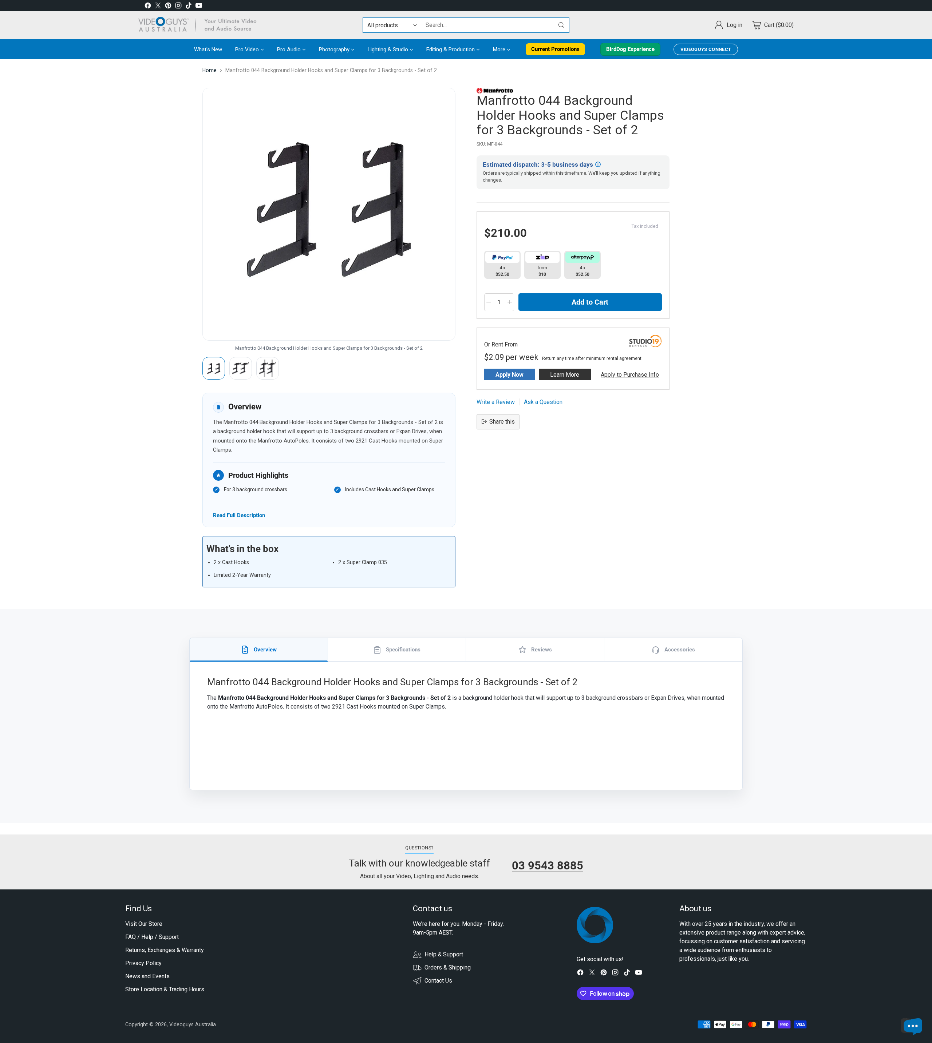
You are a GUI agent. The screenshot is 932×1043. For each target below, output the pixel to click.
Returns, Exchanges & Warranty (164, 950)
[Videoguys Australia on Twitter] (158, 7)
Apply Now (509, 374)
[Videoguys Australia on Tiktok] (188, 7)
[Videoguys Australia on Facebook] (147, 7)
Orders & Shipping (447, 967)
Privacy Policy (143, 963)
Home (209, 70)
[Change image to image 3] (267, 368)
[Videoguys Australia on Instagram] (178, 7)
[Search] (561, 25)
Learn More (564, 374)
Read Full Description (239, 515)
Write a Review (496, 401)
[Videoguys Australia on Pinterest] (168, 7)
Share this (502, 421)
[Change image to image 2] (240, 368)
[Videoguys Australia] (200, 25)
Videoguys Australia (192, 1024)
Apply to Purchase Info (630, 374)
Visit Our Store (143, 923)
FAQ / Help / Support (152, 936)
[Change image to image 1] (213, 368)
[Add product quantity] (510, 302)
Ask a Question (543, 401)
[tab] (259, 649)
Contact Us (438, 980)
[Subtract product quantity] (489, 302)
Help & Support (443, 954)
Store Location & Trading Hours (164, 989)
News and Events (147, 976)
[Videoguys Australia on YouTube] (198, 7)
